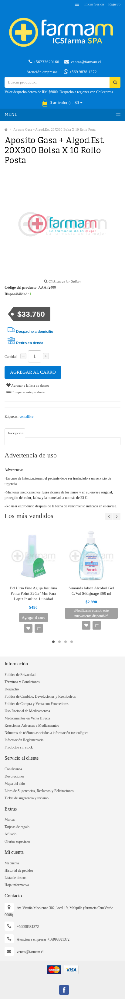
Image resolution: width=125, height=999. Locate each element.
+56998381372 (28, 927)
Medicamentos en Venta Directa (27, 718)
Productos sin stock (19, 747)
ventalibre (26, 416)
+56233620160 (46, 62)
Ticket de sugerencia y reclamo (27, 798)
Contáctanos (13, 769)
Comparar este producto (28, 392)
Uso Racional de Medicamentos (27, 711)
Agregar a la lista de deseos (30, 385)
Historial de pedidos (19, 870)
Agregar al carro (33, 372)
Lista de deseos (15, 878)
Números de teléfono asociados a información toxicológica (46, 733)
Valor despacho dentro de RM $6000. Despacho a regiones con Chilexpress (59, 92)
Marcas (10, 819)
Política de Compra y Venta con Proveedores (37, 704)
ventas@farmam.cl (86, 62)
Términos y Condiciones (22, 682)
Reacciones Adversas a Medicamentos (32, 725)
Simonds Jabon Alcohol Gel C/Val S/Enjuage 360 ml (91, 591)
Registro (114, 4)
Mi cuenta (12, 863)
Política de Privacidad (20, 675)
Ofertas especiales (17, 841)
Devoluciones (14, 776)
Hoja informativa (17, 885)
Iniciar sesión (94, 4)
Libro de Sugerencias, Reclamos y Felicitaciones (39, 791)
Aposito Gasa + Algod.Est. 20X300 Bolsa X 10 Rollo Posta (54, 129)
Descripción (14, 433)
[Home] (6, 129)
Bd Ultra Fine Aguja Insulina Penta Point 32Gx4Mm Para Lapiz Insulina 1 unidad (33, 593)
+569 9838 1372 (83, 72)
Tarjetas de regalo (17, 827)
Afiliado (10, 834)
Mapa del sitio (15, 783)
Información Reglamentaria (24, 740)
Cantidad (11, 357)
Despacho (12, 689)
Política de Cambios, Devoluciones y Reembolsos (40, 696)
